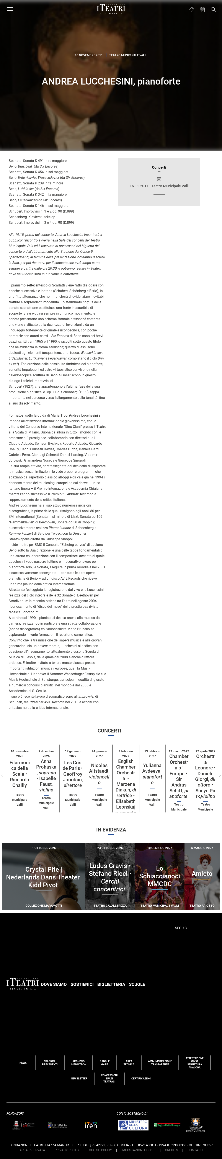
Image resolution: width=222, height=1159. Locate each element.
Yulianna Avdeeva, (152, 774)
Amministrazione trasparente (160, 1063)
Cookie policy (100, 1150)
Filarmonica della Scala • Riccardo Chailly (20, 774)
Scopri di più (59, 910)
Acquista (28, 909)
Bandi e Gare (105, 1063)
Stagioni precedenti (50, 1063)
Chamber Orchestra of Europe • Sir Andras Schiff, (179, 776)
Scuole (137, 984)
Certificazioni (141, 1078)
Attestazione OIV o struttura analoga (195, 1063)
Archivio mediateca (78, 1063)
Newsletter (79, 1078)
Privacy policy (67, 1150)
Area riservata (32, 1150)
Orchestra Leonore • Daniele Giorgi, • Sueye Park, (205, 776)
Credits (171, 1150)
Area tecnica (129, 1063)
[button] (220, 775)
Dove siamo (54, 984)
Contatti (195, 1150)
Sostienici (82, 984)
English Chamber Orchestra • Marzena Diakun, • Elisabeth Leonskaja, (125, 790)
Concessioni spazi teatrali (109, 1078)
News (23, 1062)
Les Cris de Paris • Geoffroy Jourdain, (73, 774)
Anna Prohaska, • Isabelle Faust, (46, 776)
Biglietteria (111, 984)
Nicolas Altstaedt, (99, 774)
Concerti (159, 167)
